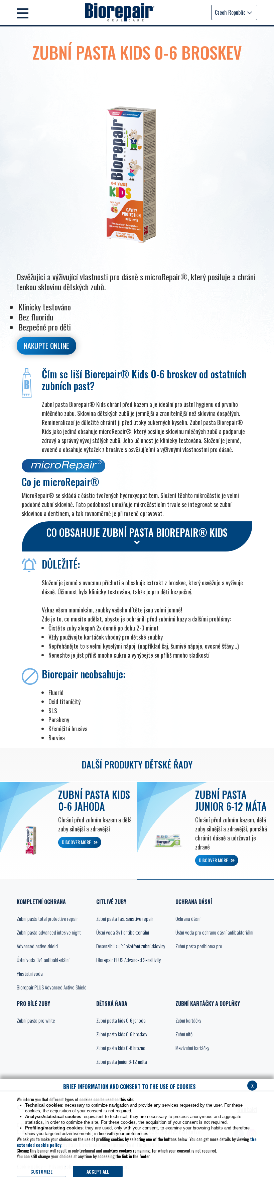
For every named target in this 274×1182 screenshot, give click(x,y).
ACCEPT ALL (98, 1171)
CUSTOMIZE (41, 1171)
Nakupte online (46, 345)
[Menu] (22, 12)
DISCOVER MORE (77, 841)
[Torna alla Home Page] (119, 12)
